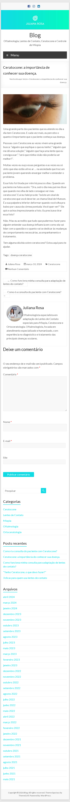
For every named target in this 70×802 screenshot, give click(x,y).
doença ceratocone (21, 255)
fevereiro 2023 (11, 659)
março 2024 (9, 602)
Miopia (7, 520)
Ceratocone (54, 264)
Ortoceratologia (12, 532)
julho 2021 (9, 767)
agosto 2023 (10, 636)
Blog (35, 35)
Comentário (10, 374)
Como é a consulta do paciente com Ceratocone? (32, 293)
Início (25, 79)
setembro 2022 (11, 688)
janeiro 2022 (10, 733)
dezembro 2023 (12, 613)
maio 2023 (9, 648)
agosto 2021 (10, 762)
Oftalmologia (10, 526)
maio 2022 (9, 710)
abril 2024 (9, 596)
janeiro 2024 (10, 608)
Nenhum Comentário (18, 269)
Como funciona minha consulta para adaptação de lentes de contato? (34, 282)
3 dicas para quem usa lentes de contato (25, 577)
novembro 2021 (12, 744)
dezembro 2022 (12, 670)
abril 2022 (9, 716)
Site (5, 457)
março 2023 (9, 653)
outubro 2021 (11, 750)
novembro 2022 (12, 676)
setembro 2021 (11, 756)
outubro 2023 (11, 625)
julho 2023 (9, 642)
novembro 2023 (12, 619)
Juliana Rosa (14, 264)
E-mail (7, 440)
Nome (7, 421)
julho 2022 (9, 699)
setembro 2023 (11, 631)
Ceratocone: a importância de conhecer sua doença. (31, 556)
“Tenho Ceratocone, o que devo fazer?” (24, 572)
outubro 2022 (11, 682)
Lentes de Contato (13, 514)
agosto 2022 (10, 693)
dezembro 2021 (12, 739)
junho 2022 (9, 705)
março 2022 (9, 722)
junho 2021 (9, 773)
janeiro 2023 (10, 665)
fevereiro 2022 (11, 727)
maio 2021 (9, 779)
